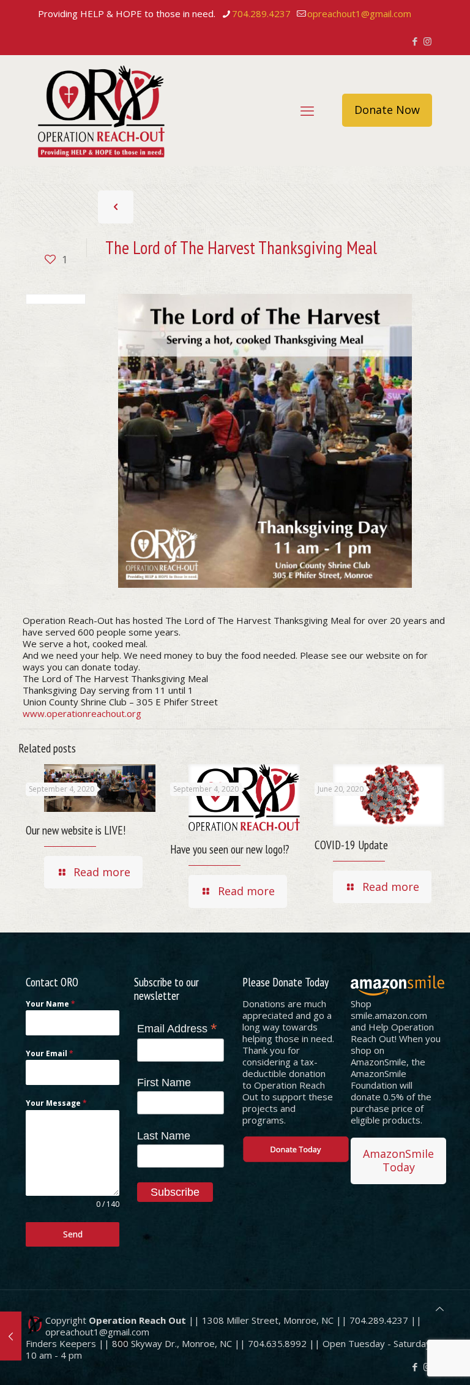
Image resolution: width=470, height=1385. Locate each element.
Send (73, 1234)
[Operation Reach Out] (101, 110)
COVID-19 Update (351, 845)
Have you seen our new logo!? (229, 849)
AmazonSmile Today (398, 1160)
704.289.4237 (261, 13)
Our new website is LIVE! (75, 830)
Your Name (50, 1004)
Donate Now (387, 109)
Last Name (163, 1136)
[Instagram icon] (427, 41)
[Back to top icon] (439, 1309)
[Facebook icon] (414, 41)
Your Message (56, 1103)
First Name (164, 1082)
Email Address (177, 1029)
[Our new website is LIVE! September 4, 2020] (10, 1336)
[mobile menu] (307, 110)
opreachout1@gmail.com (359, 13)
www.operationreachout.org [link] (82, 713)
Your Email (49, 1053)
